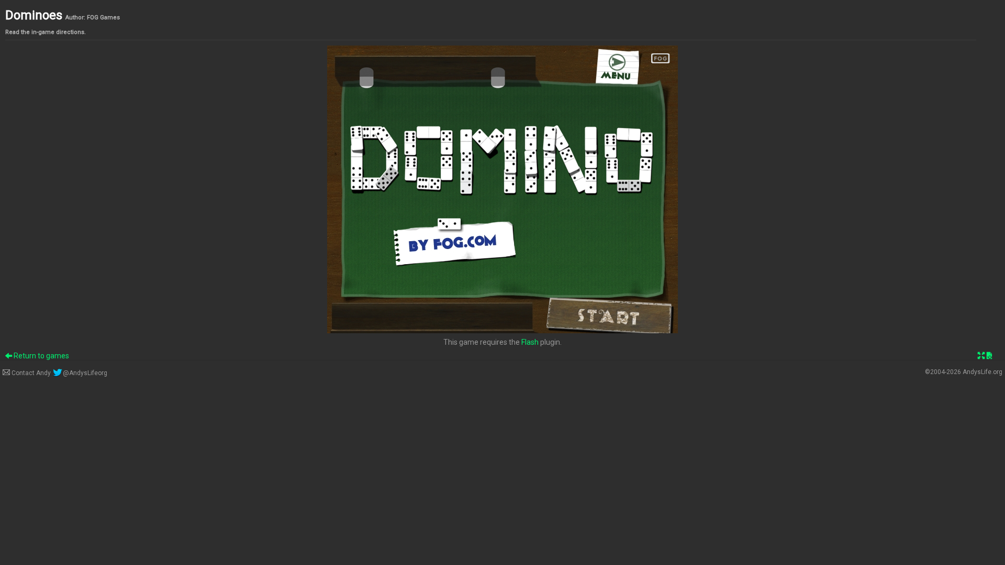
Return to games (40, 356)
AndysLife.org (982, 372)
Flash (530, 342)
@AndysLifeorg (85, 373)
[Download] (989, 356)
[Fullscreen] (981, 356)
